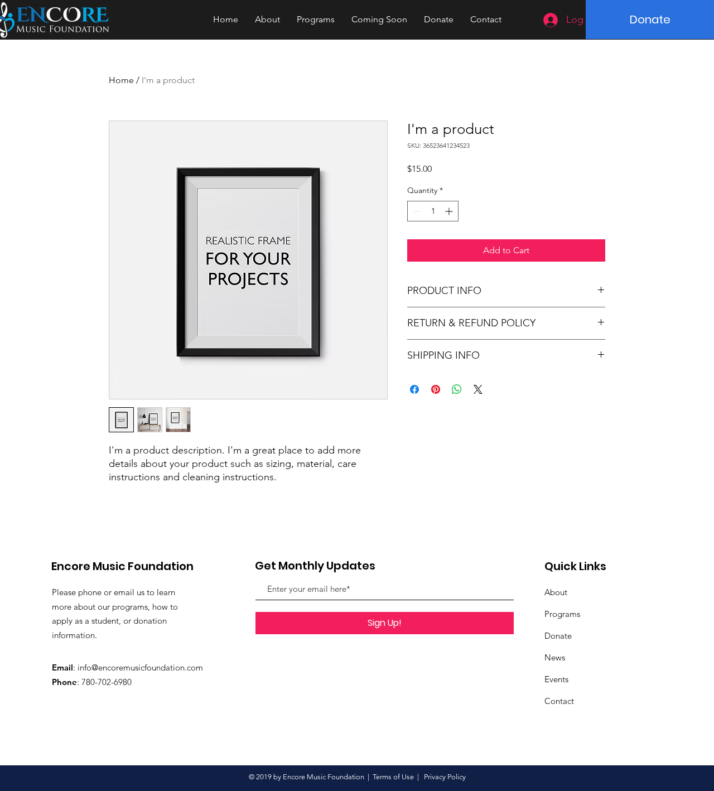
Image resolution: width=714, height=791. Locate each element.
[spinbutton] (433, 211)
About (555, 592)
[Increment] (450, 211)
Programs (562, 614)
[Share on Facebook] (414, 389)
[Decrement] (416, 211)
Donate (558, 635)
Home (121, 80)
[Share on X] (478, 389)
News (554, 657)
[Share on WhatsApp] (457, 389)
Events (556, 679)
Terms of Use (393, 777)
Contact (559, 701)
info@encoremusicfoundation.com (140, 667)
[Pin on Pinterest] (435, 389)
